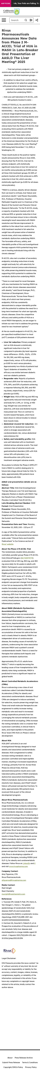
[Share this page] (36, 20)
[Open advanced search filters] (30, 20)
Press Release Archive (24, 1058)
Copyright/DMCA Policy (13, 1067)
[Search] (25, 20)
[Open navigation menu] (4, 20)
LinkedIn (26, 863)
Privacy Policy (31, 1067)
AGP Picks (5, 3)
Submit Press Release (11, 1062)
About (9, 1058)
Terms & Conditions (30, 1062)
